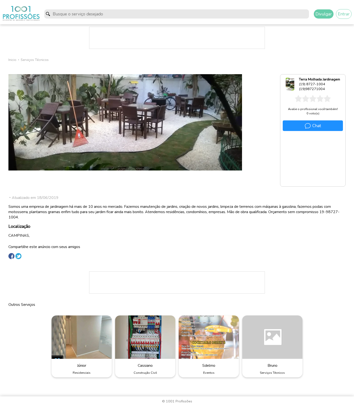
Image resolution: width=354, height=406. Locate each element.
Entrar (344, 14)
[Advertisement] (177, 38)
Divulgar (323, 14)
